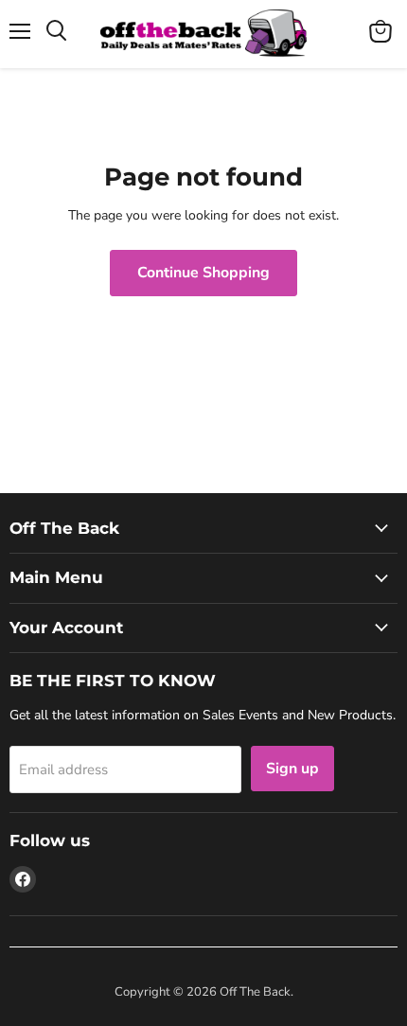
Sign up (292, 768)
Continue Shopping (203, 272)
